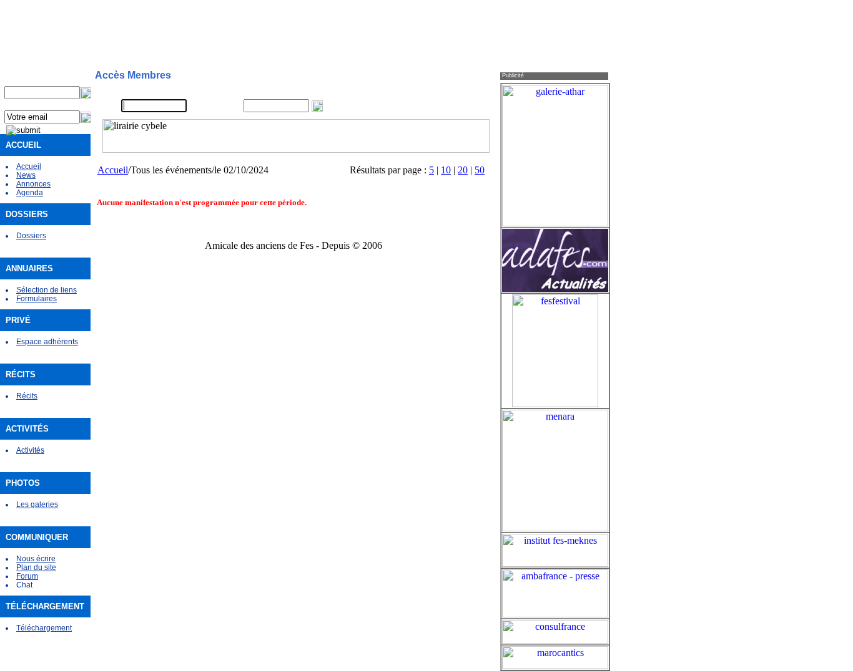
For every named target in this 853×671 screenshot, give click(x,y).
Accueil (28, 166)
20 (463, 170)
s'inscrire (425, 91)
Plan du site (36, 567)
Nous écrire (36, 558)
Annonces (33, 184)
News (26, 175)
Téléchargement (44, 628)
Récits (26, 396)
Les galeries (37, 504)
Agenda (29, 192)
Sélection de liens (46, 290)
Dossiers (31, 235)
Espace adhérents (47, 341)
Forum (27, 576)
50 (480, 170)
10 (446, 170)
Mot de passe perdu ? (447, 106)
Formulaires (36, 298)
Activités (30, 450)
